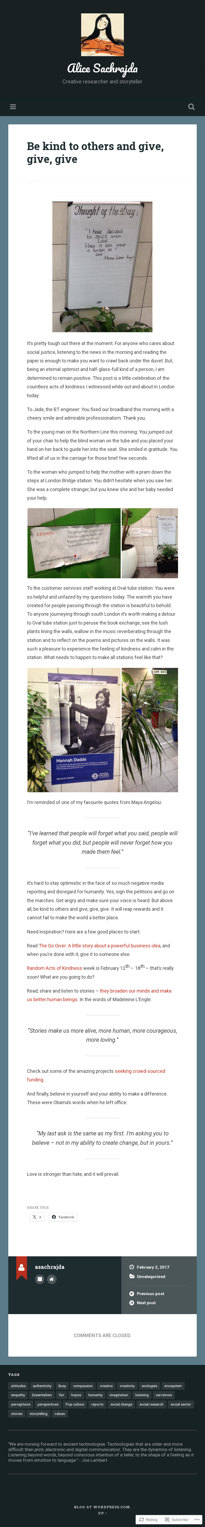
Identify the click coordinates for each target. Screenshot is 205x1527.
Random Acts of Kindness (54, 968)
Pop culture (75, 1404)
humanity (95, 1395)
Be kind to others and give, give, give (95, 152)
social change (121, 1404)
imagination (119, 1395)
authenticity (42, 1386)
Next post (146, 1302)
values (60, 1413)
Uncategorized (151, 1276)
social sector (181, 1404)
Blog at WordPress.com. (102, 1507)
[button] (74, 543)
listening (142, 1395)
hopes (76, 1395)
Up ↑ (102, 1513)
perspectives (48, 1404)
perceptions (20, 1404)
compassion (83, 1386)
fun (61, 1395)
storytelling (39, 1413)
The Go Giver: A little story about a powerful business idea (99, 945)
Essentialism (42, 1395)
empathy (18, 1395)
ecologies (149, 1386)
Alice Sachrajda (102, 67)
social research (151, 1404)
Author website (52, 1279)
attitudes (18, 1386)
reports (97, 1404)
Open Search (190, 107)
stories (16, 1413)
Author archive (40, 1279)
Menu (13, 107)
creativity (127, 1386)
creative (106, 1386)
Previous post (150, 1293)
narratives (164, 1395)
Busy (62, 1386)
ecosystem (173, 1386)
